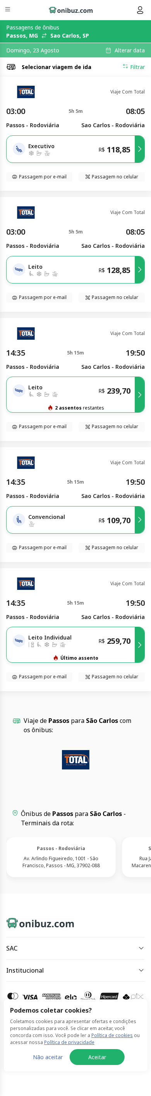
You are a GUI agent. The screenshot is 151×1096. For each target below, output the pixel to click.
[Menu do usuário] (140, 10)
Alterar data (130, 50)
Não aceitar (48, 1057)
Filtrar (137, 67)
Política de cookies (112, 1035)
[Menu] (8, 10)
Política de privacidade (69, 1042)
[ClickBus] (33, 921)
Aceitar (97, 1057)
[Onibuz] (71, 10)
